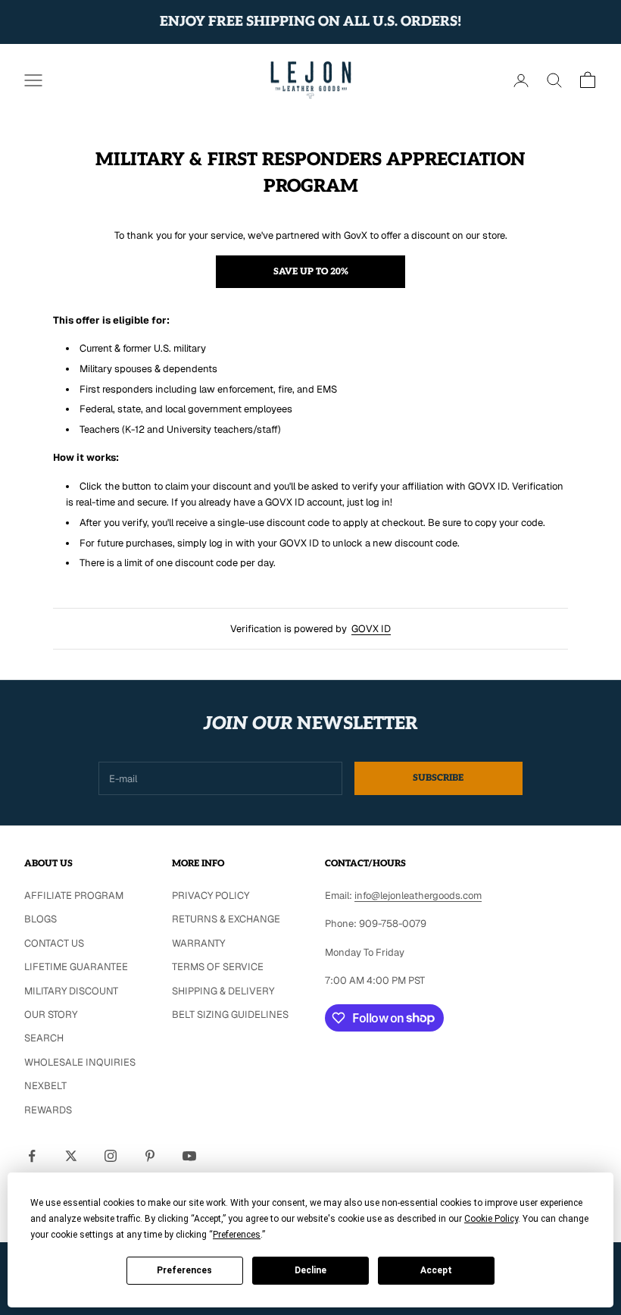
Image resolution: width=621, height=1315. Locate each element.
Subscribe (438, 778)
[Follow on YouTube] (189, 1155)
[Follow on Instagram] (110, 1155)
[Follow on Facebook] (31, 1155)
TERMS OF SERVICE (218, 966)
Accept (436, 1270)
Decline (310, 1270)
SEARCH (44, 1038)
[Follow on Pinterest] (150, 1155)
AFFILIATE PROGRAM (73, 895)
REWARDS (48, 1110)
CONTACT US (54, 943)
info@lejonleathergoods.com (418, 895)
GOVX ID (371, 628)
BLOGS (40, 919)
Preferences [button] (237, 1234)
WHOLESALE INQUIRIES (80, 1062)
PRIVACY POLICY (210, 895)
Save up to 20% (310, 271)
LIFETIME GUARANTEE (76, 966)
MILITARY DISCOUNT (71, 991)
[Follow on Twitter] (71, 1155)
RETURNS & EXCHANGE (226, 919)
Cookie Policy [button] (491, 1218)
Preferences (184, 1270)
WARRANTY (198, 943)
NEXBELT (45, 1085)
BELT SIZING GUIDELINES (230, 1014)
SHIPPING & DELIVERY (223, 991)
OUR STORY (50, 1014)
